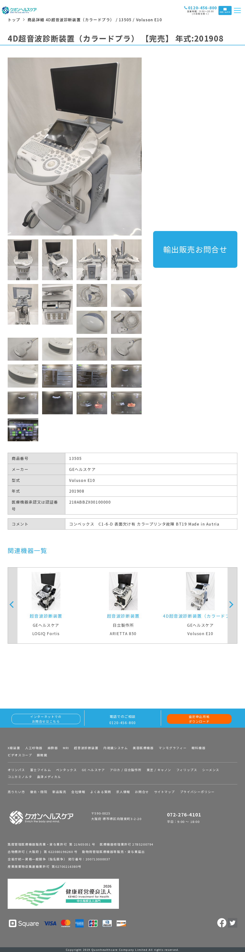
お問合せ (142, 791)
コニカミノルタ (20, 776)
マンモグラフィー (173, 748)
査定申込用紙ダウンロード (199, 718)
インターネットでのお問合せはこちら (45, 718)
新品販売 (59, 791)
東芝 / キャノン (159, 770)
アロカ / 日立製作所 (126, 770)
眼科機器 (199, 748)
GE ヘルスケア (93, 770)
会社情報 (78, 791)
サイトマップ (164, 791)
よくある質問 (100, 791)
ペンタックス (66, 770)
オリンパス (16, 770)
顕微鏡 (42, 755)
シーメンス (210, 770)
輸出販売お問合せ (195, 249)
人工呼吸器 (34, 748)
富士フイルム (40, 770)
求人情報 (123, 791)
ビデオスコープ (20, 755)
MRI (66, 748)
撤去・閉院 (39, 791)
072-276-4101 (184, 814)
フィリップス (186, 770)
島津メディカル (49, 776)
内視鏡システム (115, 748)
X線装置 (14, 748)
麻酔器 (53, 748)
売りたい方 (16, 791)
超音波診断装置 (86, 748)
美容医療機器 (143, 748)
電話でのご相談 (122, 719)
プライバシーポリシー (197, 791)
